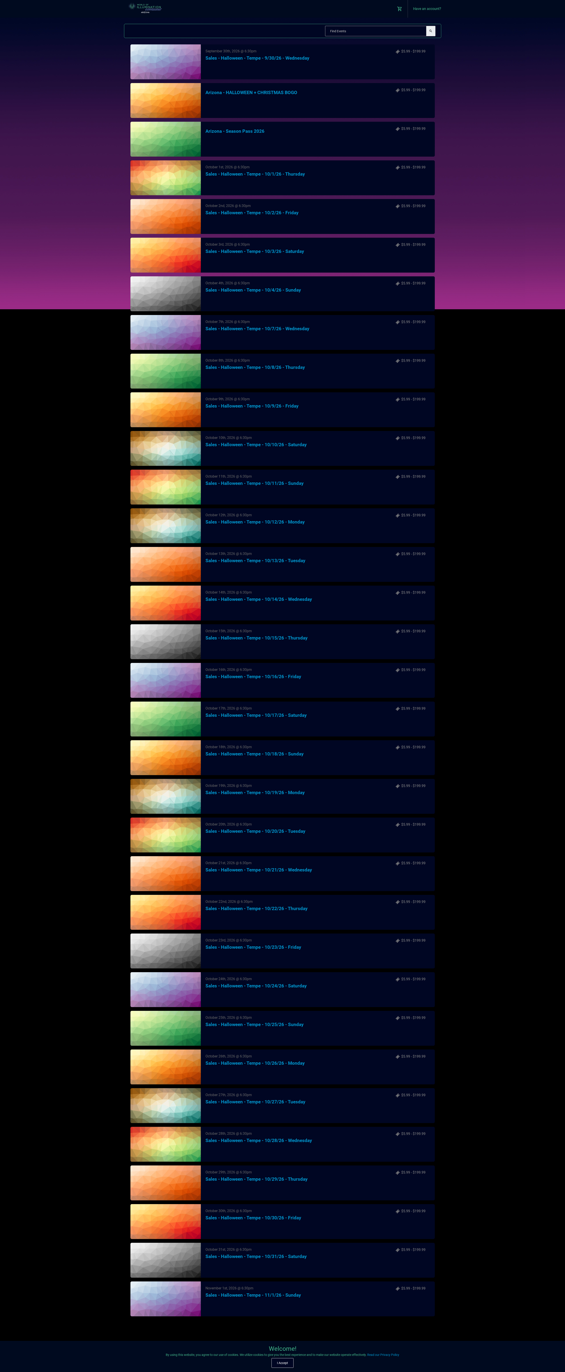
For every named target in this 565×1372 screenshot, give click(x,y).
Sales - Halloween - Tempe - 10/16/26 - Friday (253, 676)
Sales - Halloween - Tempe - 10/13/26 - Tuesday (255, 560)
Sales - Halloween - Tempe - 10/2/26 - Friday (252, 212)
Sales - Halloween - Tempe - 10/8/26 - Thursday (255, 367)
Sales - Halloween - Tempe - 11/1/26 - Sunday (253, 1295)
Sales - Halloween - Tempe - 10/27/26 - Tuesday (255, 1101)
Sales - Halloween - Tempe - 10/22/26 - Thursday (256, 908)
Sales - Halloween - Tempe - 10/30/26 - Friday (253, 1217)
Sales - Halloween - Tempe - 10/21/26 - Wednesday (258, 870)
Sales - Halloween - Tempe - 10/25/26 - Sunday (254, 1024)
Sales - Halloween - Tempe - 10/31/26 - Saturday (256, 1256)
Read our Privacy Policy (383, 1355)
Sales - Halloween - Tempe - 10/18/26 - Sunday (254, 754)
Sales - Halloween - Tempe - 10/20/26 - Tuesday (255, 831)
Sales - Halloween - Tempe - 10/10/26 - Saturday (256, 444)
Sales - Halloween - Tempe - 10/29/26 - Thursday (256, 1179)
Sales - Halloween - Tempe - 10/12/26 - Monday (255, 522)
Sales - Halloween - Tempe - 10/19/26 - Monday (255, 792)
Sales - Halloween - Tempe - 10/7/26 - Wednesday (257, 328)
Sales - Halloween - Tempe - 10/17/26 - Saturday (256, 715)
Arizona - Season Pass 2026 (234, 131)
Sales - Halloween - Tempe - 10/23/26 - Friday (253, 947)
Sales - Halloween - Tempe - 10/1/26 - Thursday (255, 174)
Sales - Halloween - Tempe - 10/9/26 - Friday (252, 406)
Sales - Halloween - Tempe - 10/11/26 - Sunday (254, 483)
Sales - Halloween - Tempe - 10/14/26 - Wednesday (258, 599)
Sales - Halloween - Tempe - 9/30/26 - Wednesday (257, 58)
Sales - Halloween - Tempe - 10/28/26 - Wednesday (258, 1140)
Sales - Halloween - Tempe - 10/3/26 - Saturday (254, 251)
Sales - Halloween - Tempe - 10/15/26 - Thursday (256, 638)
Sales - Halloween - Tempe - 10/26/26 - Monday (255, 1063)
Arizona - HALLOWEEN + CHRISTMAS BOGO (251, 92)
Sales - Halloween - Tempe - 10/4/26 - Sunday (253, 290)
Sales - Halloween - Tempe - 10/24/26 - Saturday (256, 986)
